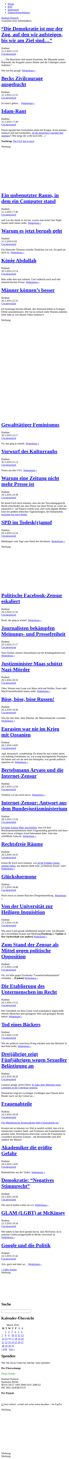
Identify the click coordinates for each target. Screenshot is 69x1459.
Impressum (13, 9)
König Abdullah (18, 260)
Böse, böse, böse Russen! (27, 699)
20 (22, 1338)
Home (11, 4)
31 (12, 1345)
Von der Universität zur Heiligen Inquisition (27, 909)
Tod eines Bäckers (20, 1024)
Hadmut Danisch (9, 18)
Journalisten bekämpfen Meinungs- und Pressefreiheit (33, 631)
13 (22, 1335)
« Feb (4, 1349)
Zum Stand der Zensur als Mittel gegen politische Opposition (30, 950)
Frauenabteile (16, 1104)
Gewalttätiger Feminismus (30, 425)
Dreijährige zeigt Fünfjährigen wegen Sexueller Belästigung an (34, 1060)
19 (19, 1338)
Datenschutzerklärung (19, 12)
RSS (10, 6)
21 (3, 1342)
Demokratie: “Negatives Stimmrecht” (27, 1183)
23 (9, 1342)
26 (19, 1342)
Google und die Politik (26, 1245)
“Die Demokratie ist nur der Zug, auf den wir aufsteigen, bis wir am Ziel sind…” (32, 34)
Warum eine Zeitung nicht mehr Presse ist (30, 481)
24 (12, 1342)
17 (12, 1338)
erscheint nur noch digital (14, 514)
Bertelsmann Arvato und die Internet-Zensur (32, 773)
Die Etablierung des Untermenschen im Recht (29, 989)
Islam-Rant (13, 111)
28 (3, 1345)
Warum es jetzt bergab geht (31, 231)
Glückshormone (18, 876)
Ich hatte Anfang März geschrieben (19, 827)
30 (9, 1345)
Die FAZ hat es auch (23, 141)
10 (12, 1335)
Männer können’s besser (28, 290)
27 (22, 1342)
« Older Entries (9, 1269)
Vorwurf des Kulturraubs (29, 451)
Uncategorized (8, 54)
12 (19, 1335)
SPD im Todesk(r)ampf (26, 522)
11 (16, 1335)
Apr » (12, 1349)
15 (6, 1338)
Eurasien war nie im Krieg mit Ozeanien (30, 732)
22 (6, 1342)
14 (3, 1338)
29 (6, 1345)
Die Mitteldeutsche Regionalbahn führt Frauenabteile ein (30, 1122)
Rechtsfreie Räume (22, 844)
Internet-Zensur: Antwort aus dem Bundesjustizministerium (34, 805)
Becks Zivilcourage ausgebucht (22, 81)
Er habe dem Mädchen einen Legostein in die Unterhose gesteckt (31, 1086)
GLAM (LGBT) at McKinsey (33, 1213)
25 (16, 1342)
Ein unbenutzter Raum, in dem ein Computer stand (30, 198)
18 (16, 1338)
